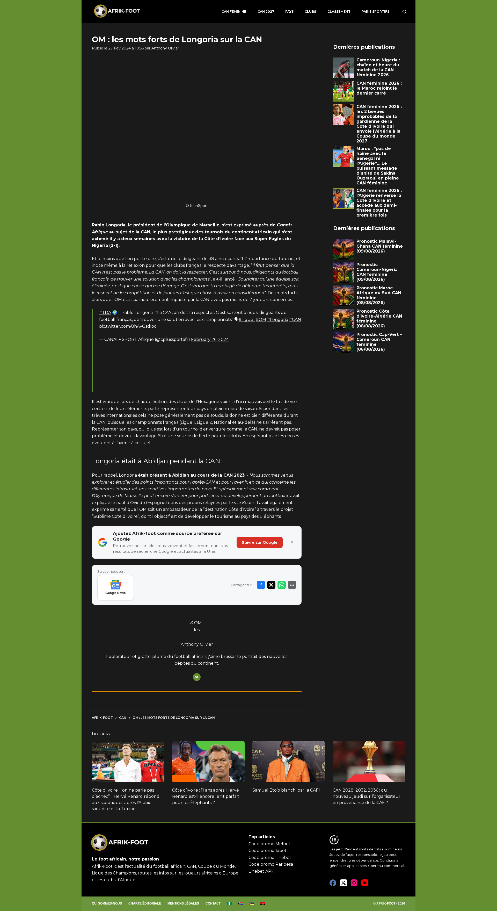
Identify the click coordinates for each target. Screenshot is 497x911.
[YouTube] (364, 882)
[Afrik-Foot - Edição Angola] (262, 904)
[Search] (404, 12)
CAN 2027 (266, 11)
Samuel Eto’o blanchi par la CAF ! (286, 790)
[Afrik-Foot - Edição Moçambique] (251, 904)
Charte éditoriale (144, 903)
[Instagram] (354, 882)
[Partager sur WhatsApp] (281, 585)
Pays (289, 11)
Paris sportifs (375, 11)
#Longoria (277, 319)
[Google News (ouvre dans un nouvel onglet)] (115, 587)
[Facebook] (333, 882)
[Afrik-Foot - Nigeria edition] (229, 904)
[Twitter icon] (197, 677)
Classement (338, 11)
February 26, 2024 (210, 339)
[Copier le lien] (292, 585)
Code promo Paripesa (270, 864)
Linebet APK (261, 871)
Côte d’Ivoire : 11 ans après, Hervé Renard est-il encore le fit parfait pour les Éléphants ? (205, 796)
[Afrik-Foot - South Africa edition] (240, 904)
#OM (261, 319)
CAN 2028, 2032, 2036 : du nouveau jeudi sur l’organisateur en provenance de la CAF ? (366, 796)
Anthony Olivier (165, 48)
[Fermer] (292, 542)
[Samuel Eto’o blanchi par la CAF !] (288, 761)
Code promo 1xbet (267, 850)
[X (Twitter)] (343, 882)
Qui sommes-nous (107, 903)
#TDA (105, 312)
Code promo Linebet (269, 857)
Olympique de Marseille (193, 225)
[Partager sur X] (271, 585)
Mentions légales (183, 903)
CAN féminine (234, 11)
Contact (213, 903)
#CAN (295, 319)
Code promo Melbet (269, 843)
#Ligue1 (247, 319)
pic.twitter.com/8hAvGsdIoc (127, 326)
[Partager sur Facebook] (261, 585)
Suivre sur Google (259, 542)
